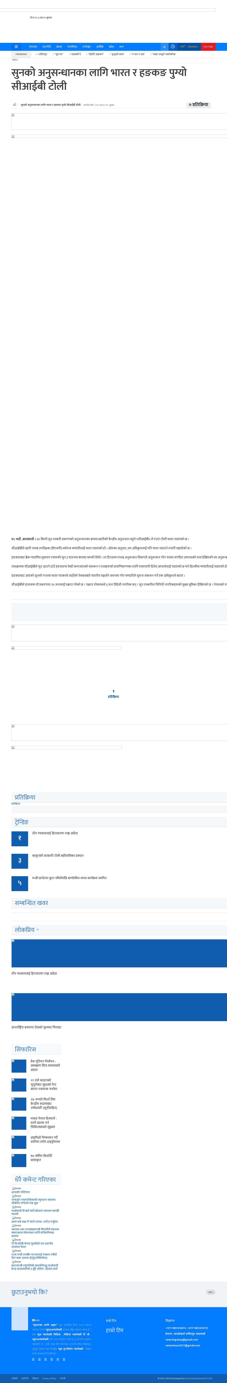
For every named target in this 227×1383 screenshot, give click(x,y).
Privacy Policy (49, 1379)
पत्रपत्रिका (72, 46)
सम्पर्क (63, 1379)
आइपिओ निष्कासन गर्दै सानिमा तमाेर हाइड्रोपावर (45, 1140)
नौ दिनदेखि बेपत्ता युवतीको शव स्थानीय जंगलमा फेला (32, 1245)
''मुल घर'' (59, 54)
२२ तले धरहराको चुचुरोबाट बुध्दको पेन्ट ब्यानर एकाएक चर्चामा (44, 1085)
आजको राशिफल (20, 1192)
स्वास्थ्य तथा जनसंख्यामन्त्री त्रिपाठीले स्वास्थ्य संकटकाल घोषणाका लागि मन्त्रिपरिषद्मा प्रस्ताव (35, 1233)
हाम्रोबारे (14, 1379)
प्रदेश (111, 46)
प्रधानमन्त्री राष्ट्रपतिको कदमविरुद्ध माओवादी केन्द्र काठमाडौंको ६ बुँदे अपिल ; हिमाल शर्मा (34, 1267)
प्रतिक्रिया (15, 804)
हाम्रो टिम (114, 1330)
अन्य (121, 46)
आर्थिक (100, 46)
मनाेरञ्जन (86, 46)
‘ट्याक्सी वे (76, 54)
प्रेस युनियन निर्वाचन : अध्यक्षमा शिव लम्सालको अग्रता (45, 1066)
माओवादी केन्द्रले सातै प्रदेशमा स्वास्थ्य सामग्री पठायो (35, 1212)
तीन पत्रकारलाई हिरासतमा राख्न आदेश (55, 833)
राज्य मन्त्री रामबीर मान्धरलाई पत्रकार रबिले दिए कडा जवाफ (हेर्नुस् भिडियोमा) (34, 1256)
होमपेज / (15, 60)
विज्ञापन (35, 1379)
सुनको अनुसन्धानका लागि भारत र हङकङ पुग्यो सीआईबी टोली (51, 105)
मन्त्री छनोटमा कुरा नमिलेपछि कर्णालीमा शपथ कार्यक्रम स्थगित (69, 878)
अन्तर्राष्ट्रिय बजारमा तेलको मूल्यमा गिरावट (36, 1027)
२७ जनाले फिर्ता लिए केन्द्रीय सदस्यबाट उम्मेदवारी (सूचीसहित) (44, 1104)
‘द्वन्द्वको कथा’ (117, 54)
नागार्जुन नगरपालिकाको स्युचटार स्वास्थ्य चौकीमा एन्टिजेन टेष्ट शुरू (33, 1201)
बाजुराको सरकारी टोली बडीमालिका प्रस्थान (58, 856)
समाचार (33, 46)
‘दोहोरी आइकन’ (96, 54)
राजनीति (46, 46)
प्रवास (59, 46)
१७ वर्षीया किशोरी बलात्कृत (41, 1158)
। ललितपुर (42, 54)
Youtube (208, 47)
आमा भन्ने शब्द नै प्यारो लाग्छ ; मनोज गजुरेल (34, 1221)
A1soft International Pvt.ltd (198, 1379)
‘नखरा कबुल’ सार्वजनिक (164, 54)
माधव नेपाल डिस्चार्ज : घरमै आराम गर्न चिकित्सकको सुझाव (44, 1123)
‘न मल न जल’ (138, 54)
